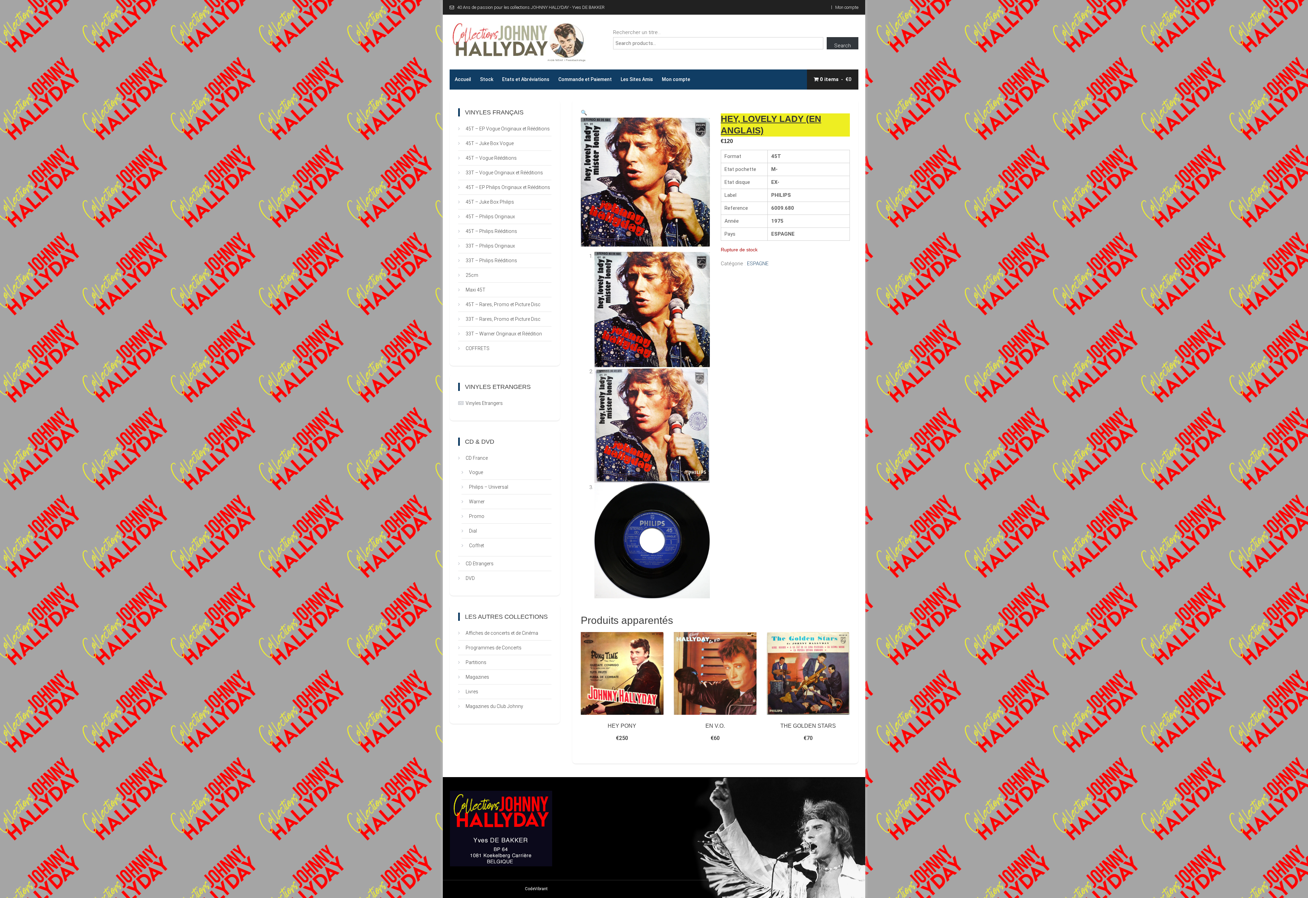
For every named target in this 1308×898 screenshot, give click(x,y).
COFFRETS (477, 348)
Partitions (476, 662)
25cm (472, 275)
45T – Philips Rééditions (491, 231)
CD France (477, 458)
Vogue (476, 472)
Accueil (463, 79)
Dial (473, 531)
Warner (477, 501)
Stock (486, 79)
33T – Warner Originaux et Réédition (504, 333)
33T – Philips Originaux (490, 246)
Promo (476, 516)
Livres (472, 691)
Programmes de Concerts (493, 647)
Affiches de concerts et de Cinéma (502, 633)
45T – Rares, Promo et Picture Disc (503, 304)
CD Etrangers (480, 563)
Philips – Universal (488, 487)
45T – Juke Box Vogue (490, 143)
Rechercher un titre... (637, 32)
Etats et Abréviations (525, 79)
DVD (470, 578)
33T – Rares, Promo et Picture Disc (503, 319)
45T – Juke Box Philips (490, 202)
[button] (584, 113)
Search (842, 46)
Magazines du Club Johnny (494, 706)
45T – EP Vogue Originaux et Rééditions (508, 128)
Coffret (476, 545)
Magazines (477, 677)
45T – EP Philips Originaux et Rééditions (508, 187)
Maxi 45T (475, 290)
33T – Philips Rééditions (491, 260)
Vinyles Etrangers (484, 403)
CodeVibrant (536, 888)
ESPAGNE (757, 264)
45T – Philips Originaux (490, 216)
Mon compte (846, 7)
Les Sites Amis (637, 79)
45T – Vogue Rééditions (491, 158)
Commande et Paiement (585, 79)
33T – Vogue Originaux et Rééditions (504, 172)
